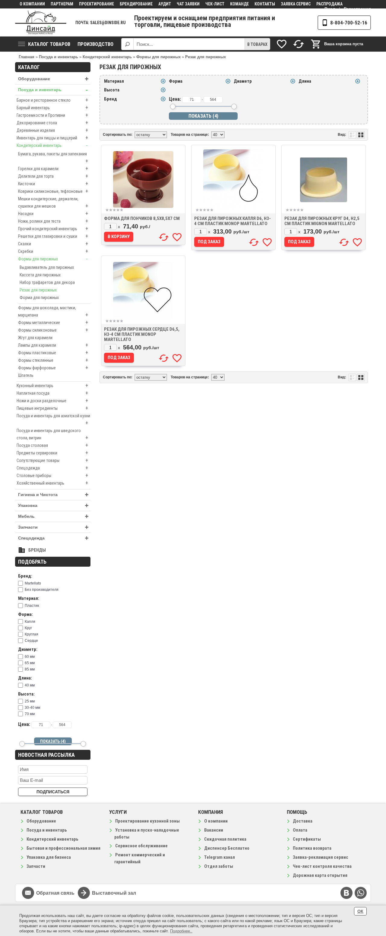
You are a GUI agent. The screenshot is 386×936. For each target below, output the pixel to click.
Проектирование (96, 4)
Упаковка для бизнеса (49, 857)
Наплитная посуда (52, 393)
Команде (239, 4)
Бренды (37, 550)
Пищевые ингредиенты (52, 408)
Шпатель (25, 375)
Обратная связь (55, 893)
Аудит (164, 4)
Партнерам (62, 4)
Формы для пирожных (53, 259)
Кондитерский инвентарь (52, 145)
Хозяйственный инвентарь (52, 483)
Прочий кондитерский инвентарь (53, 228)
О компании (32, 4)
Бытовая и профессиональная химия (63, 848)
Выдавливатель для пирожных (47, 267)
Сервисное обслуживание (141, 845)
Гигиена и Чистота (53, 494)
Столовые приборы (52, 475)
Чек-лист (214, 4)
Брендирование (136, 4)
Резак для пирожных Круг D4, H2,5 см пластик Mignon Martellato (321, 221)
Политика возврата (312, 848)
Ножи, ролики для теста (53, 221)
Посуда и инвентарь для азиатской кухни (53, 419)
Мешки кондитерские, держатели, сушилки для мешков (53, 202)
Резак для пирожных (38, 290)
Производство (95, 44)
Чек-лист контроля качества (322, 866)
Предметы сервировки (52, 453)
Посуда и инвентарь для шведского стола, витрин (52, 434)
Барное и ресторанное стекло (52, 100)
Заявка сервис (296, 4)
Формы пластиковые (53, 352)
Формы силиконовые (53, 330)
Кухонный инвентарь (52, 385)
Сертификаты (307, 839)
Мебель (53, 516)
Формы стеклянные (53, 360)
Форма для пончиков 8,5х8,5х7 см (142, 218)
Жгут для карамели (35, 337)
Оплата (300, 830)
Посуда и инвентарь (53, 90)
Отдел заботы (218, 866)
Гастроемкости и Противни (52, 115)
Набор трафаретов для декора (47, 282)
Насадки (53, 213)
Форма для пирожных (39, 297)
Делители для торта (53, 176)
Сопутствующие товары (52, 460)
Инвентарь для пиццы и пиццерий (52, 138)
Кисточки (53, 183)
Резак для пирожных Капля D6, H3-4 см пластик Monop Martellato (232, 221)
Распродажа (329, 4)
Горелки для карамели (53, 168)
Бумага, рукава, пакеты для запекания (53, 157)
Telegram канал (219, 857)
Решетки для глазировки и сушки (53, 236)
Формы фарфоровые (53, 368)
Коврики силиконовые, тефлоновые (53, 191)
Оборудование (53, 79)
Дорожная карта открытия (320, 875)
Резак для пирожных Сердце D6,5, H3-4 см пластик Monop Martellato (141, 334)
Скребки (53, 251)
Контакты (265, 4)
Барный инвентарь (52, 107)
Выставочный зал (114, 893)
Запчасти (53, 527)
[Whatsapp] (361, 893)
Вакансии (213, 830)
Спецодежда (52, 468)
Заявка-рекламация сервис (320, 857)
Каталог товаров (49, 44)
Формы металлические (53, 322)
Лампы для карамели (53, 345)
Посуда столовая (52, 445)
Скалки (53, 243)
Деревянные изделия (52, 130)
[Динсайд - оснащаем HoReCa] (40, 22)
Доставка (302, 821)
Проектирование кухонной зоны (147, 821)
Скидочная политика (225, 839)
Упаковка (53, 505)
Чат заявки (188, 4)
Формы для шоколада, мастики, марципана (53, 311)
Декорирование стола (52, 122)
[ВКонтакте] (346, 893)
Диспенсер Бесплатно (226, 848)
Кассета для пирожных (40, 274)
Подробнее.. (181, 931)
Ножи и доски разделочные (52, 400)
